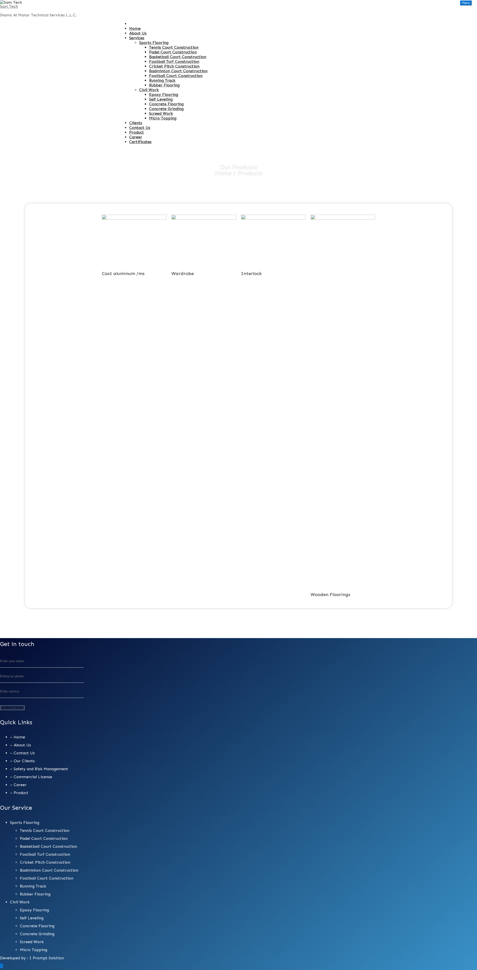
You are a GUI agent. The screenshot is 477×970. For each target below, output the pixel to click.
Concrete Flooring (166, 104)
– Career (18, 784)
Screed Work (161, 113)
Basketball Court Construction (177, 56)
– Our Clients (22, 761)
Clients (135, 123)
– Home (17, 737)
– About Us (20, 745)
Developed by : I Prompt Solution (32, 958)
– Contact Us (22, 753)
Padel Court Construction (173, 52)
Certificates (140, 141)
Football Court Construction (175, 75)
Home (135, 28)
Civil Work (149, 89)
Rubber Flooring (164, 85)
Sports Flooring (153, 42)
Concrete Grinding (166, 108)
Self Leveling (161, 99)
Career (135, 137)
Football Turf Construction (174, 61)
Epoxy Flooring (163, 94)
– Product (19, 792)
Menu (466, 3)
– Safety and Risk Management (39, 769)
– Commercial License (31, 776)
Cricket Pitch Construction (174, 66)
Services (136, 38)
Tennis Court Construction (174, 47)
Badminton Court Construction (178, 71)
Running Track (162, 80)
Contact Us (139, 127)
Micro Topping (162, 118)
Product (136, 132)
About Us (138, 33)
